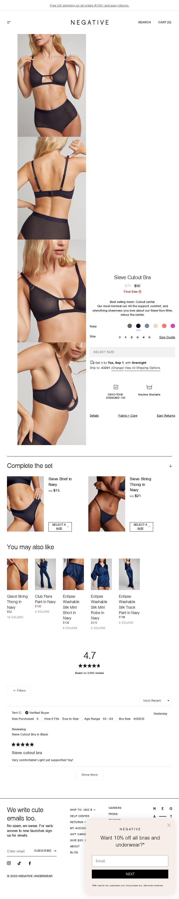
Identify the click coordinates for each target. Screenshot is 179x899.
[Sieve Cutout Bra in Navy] (138, 326)
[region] (89, 5)
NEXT (130, 874)
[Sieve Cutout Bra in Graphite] (129, 326)
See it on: (71, 45)
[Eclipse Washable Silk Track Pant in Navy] (129, 574)
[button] (19, 22)
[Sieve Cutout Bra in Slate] (147, 326)
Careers (115, 807)
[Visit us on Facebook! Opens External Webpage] (30, 863)
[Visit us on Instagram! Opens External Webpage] (9, 863)
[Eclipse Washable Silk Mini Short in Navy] (73, 574)
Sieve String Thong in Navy (140, 484)
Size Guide (167, 337)
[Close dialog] (168, 825)
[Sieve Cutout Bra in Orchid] (172, 326)
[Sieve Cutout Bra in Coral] (164, 326)
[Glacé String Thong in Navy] (17, 574)
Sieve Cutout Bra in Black (30, 734)
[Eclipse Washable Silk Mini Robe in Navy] (101, 574)
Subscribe (42, 850)
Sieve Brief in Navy (60, 481)
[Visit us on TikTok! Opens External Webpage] (20, 863)
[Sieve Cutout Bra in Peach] (155, 326)
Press (113, 814)
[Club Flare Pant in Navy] (45, 574)
